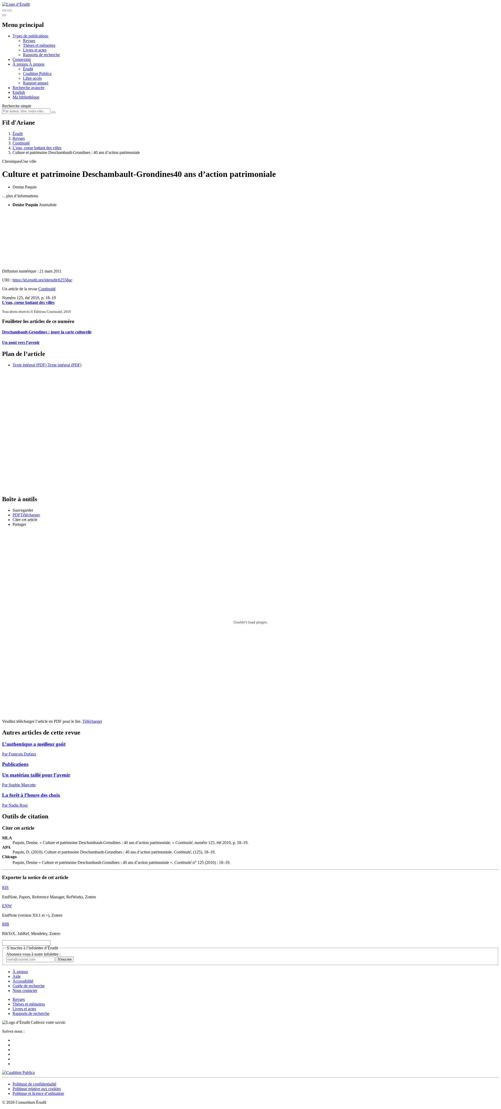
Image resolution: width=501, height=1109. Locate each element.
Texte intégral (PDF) (29, 365)
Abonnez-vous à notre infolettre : (33, 954)
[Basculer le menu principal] (4, 15)
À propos (36, 64)
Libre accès (32, 78)
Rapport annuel (35, 83)
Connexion (22, 59)
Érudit (28, 69)
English (19, 92)
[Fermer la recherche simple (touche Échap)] (9, 10)
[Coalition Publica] (18, 1072)
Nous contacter (25, 990)
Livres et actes (34, 50)
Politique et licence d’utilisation (38, 1093)
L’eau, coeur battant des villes (37, 148)
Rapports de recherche (41, 55)
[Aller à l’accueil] (16, 4)
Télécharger (92, 721)
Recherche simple (16, 106)
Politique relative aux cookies (37, 1089)
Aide (17, 976)
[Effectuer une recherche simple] (4, 10)
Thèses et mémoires (39, 45)
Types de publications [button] (30, 36)
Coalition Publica (37, 73)
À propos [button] (21, 64)
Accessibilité (23, 981)
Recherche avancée (28, 87)
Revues (29, 40)
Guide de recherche (29, 986)
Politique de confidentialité (34, 1084)
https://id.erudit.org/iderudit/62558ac (42, 280)
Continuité (21, 143)
